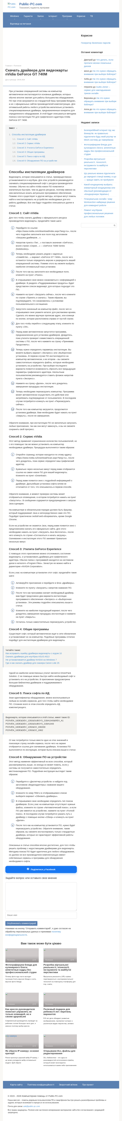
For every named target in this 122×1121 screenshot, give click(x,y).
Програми (67, 16)
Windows (14, 16)
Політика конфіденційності (40, 1084)
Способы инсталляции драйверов (29, 134)
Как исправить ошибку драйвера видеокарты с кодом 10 (34, 653)
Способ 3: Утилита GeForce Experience (35, 148)
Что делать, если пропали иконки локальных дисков (98, 63)
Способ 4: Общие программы (30, 152)
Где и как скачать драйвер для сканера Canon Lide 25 (32, 663)
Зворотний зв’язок (68, 1084)
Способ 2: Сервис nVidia (28, 143)
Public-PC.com (30, 4)
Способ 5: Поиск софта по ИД (31, 156)
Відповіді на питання (20, 23)
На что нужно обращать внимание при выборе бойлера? (100, 101)
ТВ (91, 16)
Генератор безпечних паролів (95, 43)
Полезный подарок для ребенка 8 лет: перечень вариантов (57, 1011)
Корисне (81, 16)
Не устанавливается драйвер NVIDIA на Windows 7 (31, 660)
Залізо (40, 16)
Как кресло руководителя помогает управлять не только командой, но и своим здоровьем (20, 1013)
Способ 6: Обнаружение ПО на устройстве (37, 161)
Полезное (17, 66)
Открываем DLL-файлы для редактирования (59, 1052)
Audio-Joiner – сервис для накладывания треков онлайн (97, 90)
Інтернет (52, 16)
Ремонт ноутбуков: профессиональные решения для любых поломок (98, 213)
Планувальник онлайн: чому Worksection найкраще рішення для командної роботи (99, 202)
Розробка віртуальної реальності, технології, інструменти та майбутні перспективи (57, 969)
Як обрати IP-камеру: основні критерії (22, 1052)
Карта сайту (16, 1084)
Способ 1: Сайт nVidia (27, 139)
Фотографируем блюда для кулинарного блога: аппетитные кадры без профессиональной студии (21, 969)
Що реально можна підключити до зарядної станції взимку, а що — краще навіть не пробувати (100, 176)
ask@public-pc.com (31, 1106)
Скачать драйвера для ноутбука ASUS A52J (27, 656)
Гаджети (28, 16)
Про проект (88, 1084)
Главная (8, 66)
